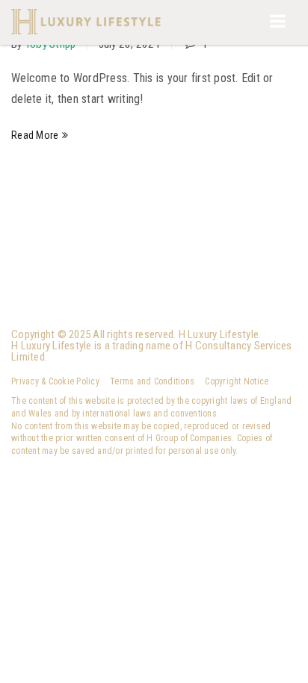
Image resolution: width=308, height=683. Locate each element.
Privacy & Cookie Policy (55, 381)
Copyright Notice (236, 381)
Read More (34, 135)
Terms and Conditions (152, 381)
